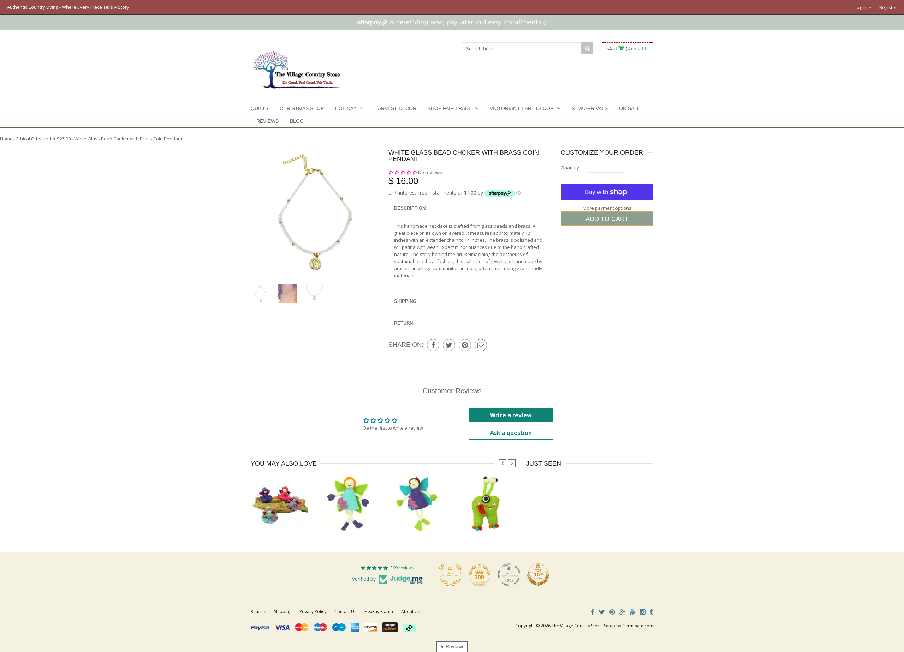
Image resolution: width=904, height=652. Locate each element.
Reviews (267, 121)
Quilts (259, 108)
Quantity (570, 168)
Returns (258, 612)
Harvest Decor (395, 108)
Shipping (405, 301)
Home (6, 139)
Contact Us (345, 612)
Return (403, 323)
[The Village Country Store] (297, 68)
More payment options (607, 208)
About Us (410, 612)
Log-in (861, 7)
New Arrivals (590, 108)
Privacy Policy (312, 612)
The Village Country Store (577, 626)
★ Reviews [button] (452, 646)
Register (888, 7)
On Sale (629, 108)
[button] (403, 172)
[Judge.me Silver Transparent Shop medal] (509, 574)
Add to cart (607, 218)
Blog (297, 121)
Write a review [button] (511, 415)
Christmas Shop (302, 108)
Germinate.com (637, 626)
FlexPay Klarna (378, 612)
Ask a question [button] (511, 433)
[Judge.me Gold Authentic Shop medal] (450, 574)
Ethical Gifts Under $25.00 (43, 139)
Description (410, 208)
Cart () (627, 48)
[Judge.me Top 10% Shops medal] (538, 574)
